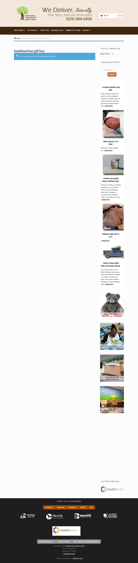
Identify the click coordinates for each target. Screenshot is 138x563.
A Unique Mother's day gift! (111, 88)
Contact (86, 30)
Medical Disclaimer (46, 541)
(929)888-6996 (69, 554)
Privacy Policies (63, 541)
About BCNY (19, 30)
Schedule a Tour (57, 30)
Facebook (72, 507)
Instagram (49, 507)
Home (18, 38)
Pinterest (60, 507)
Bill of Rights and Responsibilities (86, 541)
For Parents (32, 30)
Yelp (91, 507)
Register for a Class (73, 30)
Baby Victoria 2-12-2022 (111, 142)
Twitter (83, 507)
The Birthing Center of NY (75, 546)
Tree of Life (44, 30)
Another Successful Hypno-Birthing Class (110, 179)
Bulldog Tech (78, 558)
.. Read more (108, 106)
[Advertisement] (112, 446)
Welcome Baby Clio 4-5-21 (111, 235)
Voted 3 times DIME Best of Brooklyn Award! (110, 264)
